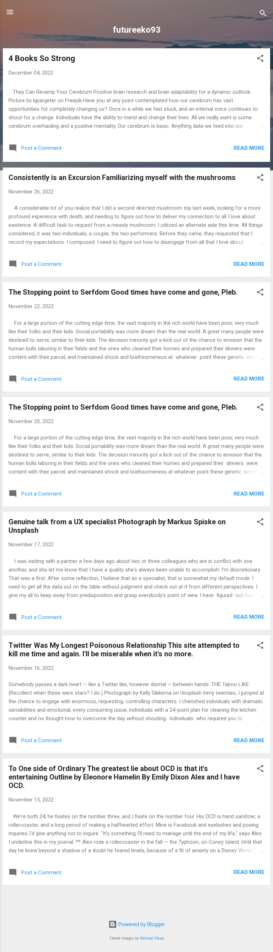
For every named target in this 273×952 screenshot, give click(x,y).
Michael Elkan (152, 938)
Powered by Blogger (141, 924)
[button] (260, 59)
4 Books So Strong (42, 58)
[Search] (263, 14)
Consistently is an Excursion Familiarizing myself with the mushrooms (122, 177)
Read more (249, 148)
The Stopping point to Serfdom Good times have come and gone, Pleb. (123, 292)
